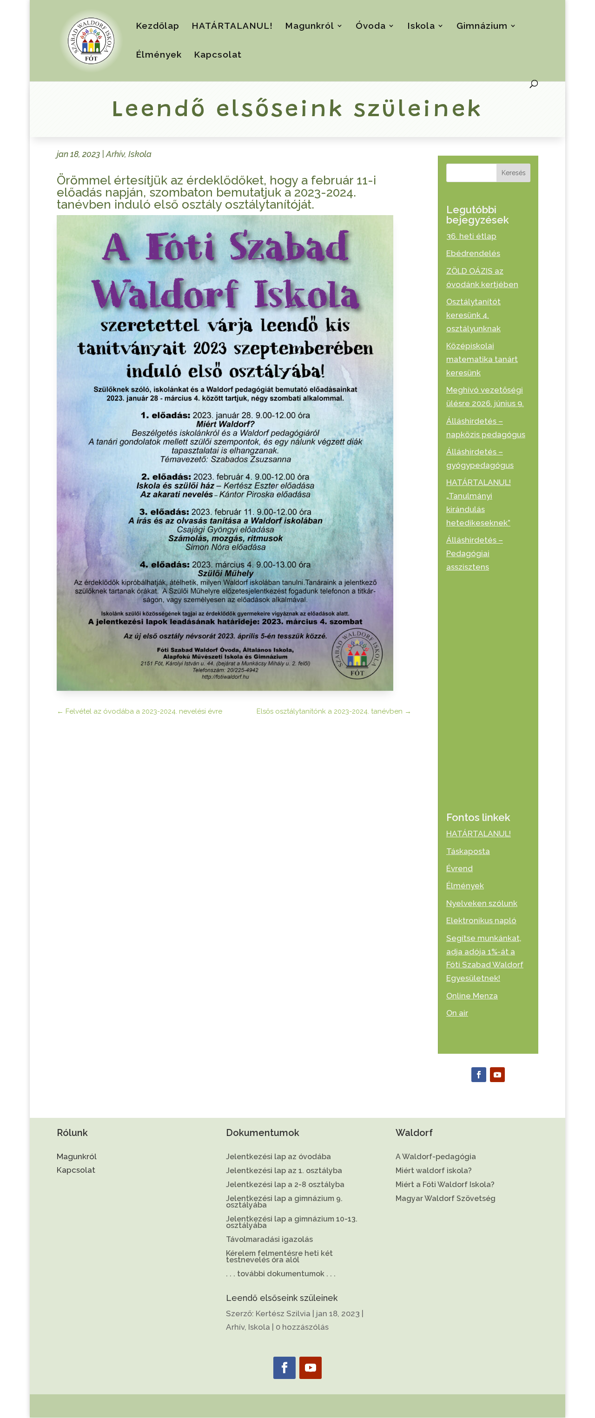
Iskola (421, 26)
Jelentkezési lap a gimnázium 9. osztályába (284, 1202)
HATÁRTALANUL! (232, 26)
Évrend (459, 868)
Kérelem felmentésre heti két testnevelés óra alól (279, 1257)
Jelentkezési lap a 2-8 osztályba (285, 1185)
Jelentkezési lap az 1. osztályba (284, 1171)
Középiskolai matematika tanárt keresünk (482, 359)
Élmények (159, 55)
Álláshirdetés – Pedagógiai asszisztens (474, 553)
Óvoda (371, 26)
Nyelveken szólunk (481, 903)
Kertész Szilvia (283, 1313)
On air (457, 1013)
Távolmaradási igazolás (269, 1240)
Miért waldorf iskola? (434, 1171)
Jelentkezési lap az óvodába (278, 1157)
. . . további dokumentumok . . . (281, 1274)
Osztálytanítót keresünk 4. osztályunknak (473, 315)
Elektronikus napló (481, 920)
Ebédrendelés (473, 253)
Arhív (115, 154)
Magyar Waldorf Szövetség (446, 1199)
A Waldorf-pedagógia (436, 1157)
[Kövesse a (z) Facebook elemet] (478, 1074)
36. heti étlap (471, 236)
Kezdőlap (157, 26)
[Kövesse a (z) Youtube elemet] (497, 1074)
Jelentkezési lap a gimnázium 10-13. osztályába (291, 1223)
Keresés (514, 173)
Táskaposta (468, 851)
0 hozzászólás (302, 1327)
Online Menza (472, 995)
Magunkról (309, 26)
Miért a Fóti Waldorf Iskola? (445, 1185)
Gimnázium (482, 26)
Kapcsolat (218, 55)
